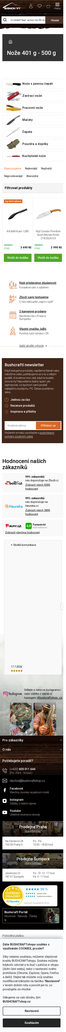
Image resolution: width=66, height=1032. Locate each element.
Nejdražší (46, 168)
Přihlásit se (48, 425)
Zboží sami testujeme (33, 297)
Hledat (55, 20)
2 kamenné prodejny (32, 311)
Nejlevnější (31, 168)
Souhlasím (32, 1023)
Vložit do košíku (17, 257)
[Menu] (57, 6)
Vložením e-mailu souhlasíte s (29, 434)
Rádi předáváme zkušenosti (37, 283)
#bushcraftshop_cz (49, 697)
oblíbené (40, 6)
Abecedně (32, 176)
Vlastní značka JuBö (32, 329)
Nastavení (32, 1011)
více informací (33, 831)
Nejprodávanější (13, 176)
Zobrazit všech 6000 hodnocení (37, 486)
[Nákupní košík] (48, 5)
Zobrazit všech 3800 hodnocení (37, 512)
